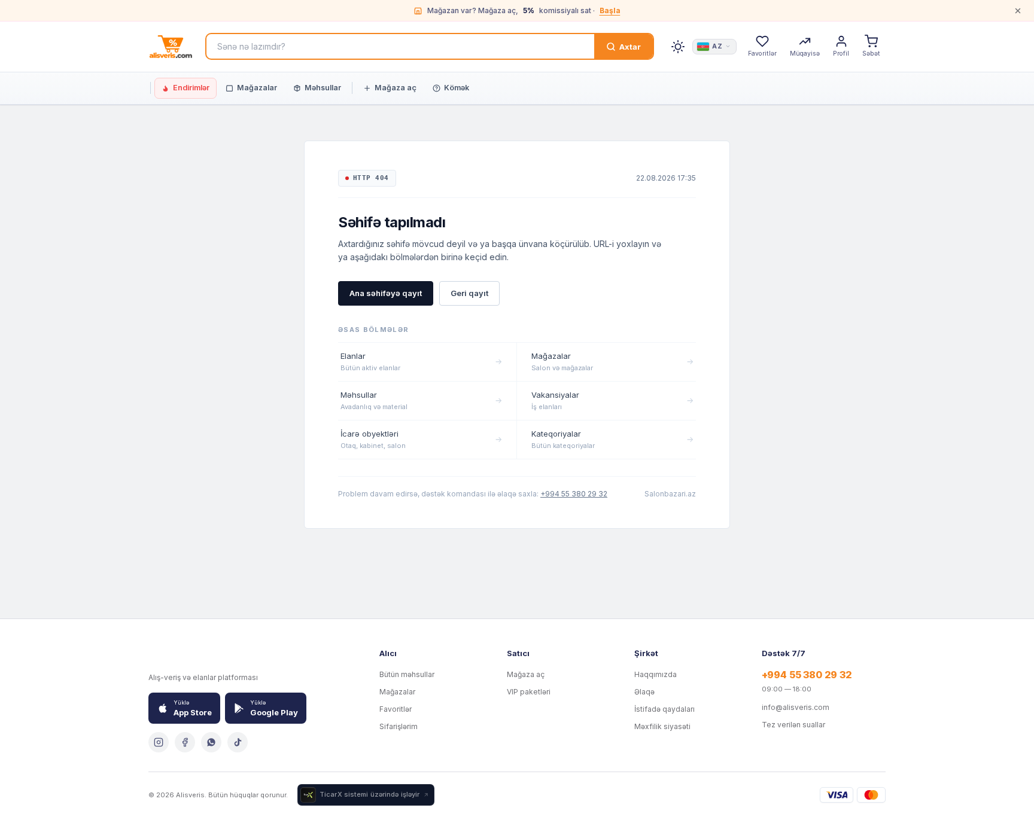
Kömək (456, 87)
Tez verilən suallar (793, 724)
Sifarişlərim (398, 726)
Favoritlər (395, 709)
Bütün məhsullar (406, 674)
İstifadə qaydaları (664, 709)
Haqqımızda (655, 674)
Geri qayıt (469, 293)
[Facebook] (185, 742)
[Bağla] (1017, 10)
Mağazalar (257, 87)
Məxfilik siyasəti (662, 726)
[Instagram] (158, 742)
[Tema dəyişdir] (678, 46)
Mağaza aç (395, 87)
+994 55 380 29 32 (573, 493)
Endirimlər (191, 87)
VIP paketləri (529, 691)
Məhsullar (323, 87)
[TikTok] (237, 742)
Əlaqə (644, 691)
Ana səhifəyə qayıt (385, 293)
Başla (610, 10)
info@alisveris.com (795, 707)
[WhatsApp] (211, 742)
